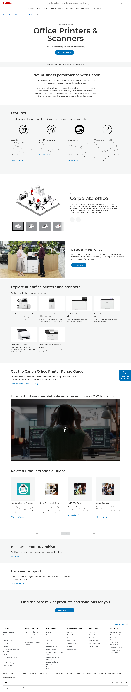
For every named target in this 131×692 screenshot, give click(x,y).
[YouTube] (126, 682)
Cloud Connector (103, 503)
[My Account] (121, 3)
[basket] (126, 3)
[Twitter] (121, 682)
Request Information (65, 52)
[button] (37, 533)
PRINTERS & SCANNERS (65, 24)
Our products (67, 64)
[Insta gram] (112, 682)
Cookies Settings (9, 677)
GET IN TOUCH (65, 597)
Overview (50, 64)
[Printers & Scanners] (63, 8)
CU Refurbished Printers (22, 503)
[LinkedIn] (117, 682)
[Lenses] (47, 8)
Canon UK (6, 682)
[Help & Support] (93, 8)
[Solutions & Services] (80, 8)
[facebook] (107, 682)
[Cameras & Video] (40, 8)
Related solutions (78, 64)
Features (58, 64)
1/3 (70, 193)
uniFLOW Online (75, 503)
